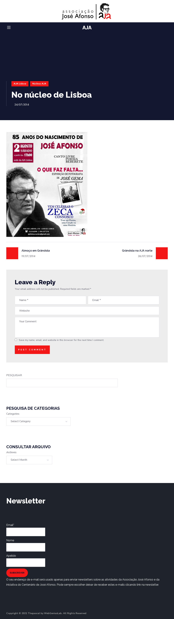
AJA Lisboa (20, 84)
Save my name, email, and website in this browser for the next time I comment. (61, 340)
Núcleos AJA (39, 84)
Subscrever (17, 572)
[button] (166, 27)
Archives (11, 452)
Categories (12, 414)
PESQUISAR (14, 375)
